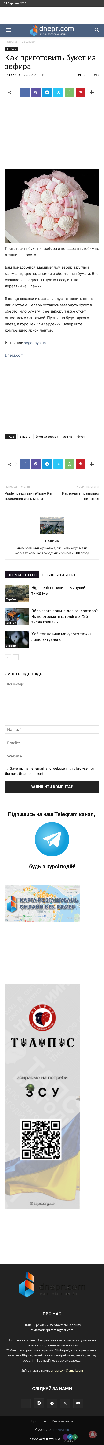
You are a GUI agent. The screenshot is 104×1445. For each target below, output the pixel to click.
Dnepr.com (14, 355)
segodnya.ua (35, 342)
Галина (14, 74)
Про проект (39, 1421)
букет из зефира (47, 436)
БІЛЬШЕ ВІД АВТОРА (59, 575)
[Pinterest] (80, 92)
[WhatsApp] (69, 92)
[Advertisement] (52, 15)
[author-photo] (52, 534)
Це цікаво (28, 42)
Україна (11, 599)
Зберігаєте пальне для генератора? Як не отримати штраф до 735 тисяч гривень (64, 616)
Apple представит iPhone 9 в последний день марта (28, 496)
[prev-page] (8, 657)
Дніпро (11, 622)
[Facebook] (25, 92)
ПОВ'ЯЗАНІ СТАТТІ (22, 575)
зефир (67, 436)
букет (81, 436)
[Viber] (36, 92)
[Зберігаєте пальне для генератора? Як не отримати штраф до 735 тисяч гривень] (17, 616)
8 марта (25, 436)
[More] (92, 92)
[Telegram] (47, 92)
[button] (8, 30)
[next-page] (16, 657)
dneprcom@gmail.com (67, 1370)
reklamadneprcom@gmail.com (52, 1330)
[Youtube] (78, 1403)
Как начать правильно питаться (80, 496)
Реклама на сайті (64, 1421)
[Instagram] (39, 1403)
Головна (11, 42)
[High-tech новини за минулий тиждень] (17, 593)
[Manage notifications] (93, 1434)
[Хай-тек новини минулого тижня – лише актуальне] (17, 639)
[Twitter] (58, 92)
